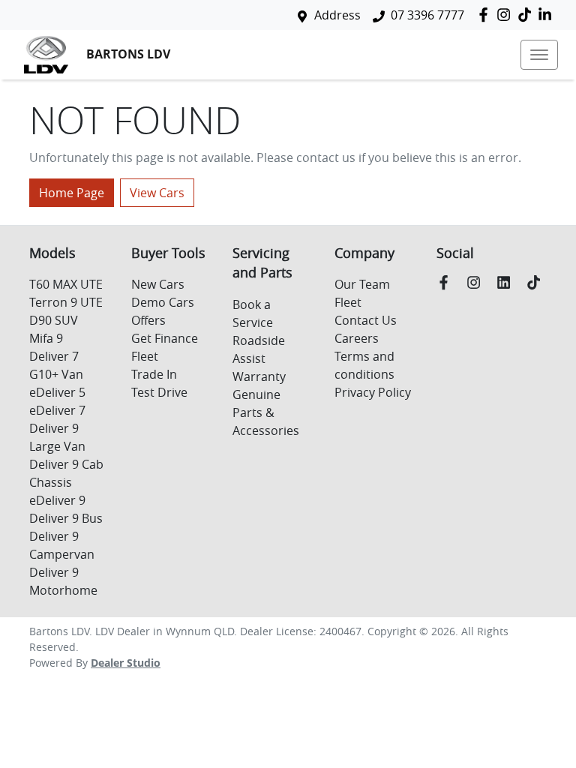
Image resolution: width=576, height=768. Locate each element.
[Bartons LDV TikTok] (536, 282)
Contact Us (365, 320)
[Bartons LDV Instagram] (506, 15)
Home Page (71, 192)
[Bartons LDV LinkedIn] (548, 15)
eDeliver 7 (57, 410)
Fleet (144, 356)
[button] (539, 55)
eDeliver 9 (57, 500)
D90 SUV (53, 320)
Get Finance (164, 338)
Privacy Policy (372, 392)
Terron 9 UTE (66, 302)
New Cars (157, 284)
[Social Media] (528, 15)
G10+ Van (56, 374)
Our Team (362, 284)
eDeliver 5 (57, 392)
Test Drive (159, 392)
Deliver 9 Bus (66, 518)
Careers (356, 338)
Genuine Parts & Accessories (265, 412)
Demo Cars (162, 302)
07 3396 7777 (427, 15)
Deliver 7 (54, 356)
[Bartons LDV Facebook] (486, 15)
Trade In (154, 374)
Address (337, 15)
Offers (148, 320)
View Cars (157, 192)
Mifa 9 (46, 338)
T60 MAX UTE (66, 284)
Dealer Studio (125, 663)
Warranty (259, 376)
